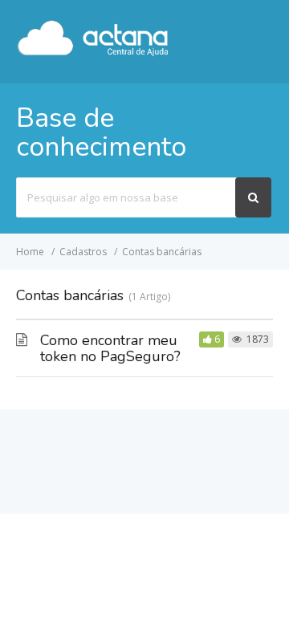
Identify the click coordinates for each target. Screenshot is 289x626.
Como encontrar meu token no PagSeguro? (110, 348)
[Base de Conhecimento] (93, 53)
